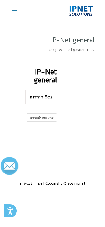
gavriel (78, 49)
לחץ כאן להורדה (42, 117)
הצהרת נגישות (31, 183)
